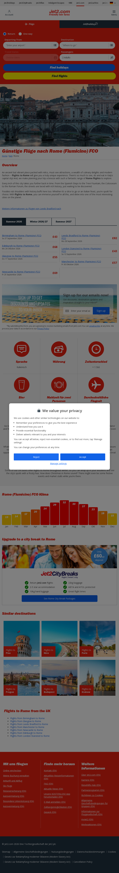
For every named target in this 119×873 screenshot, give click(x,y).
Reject (36, 456)
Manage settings (58, 463)
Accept (82, 456)
